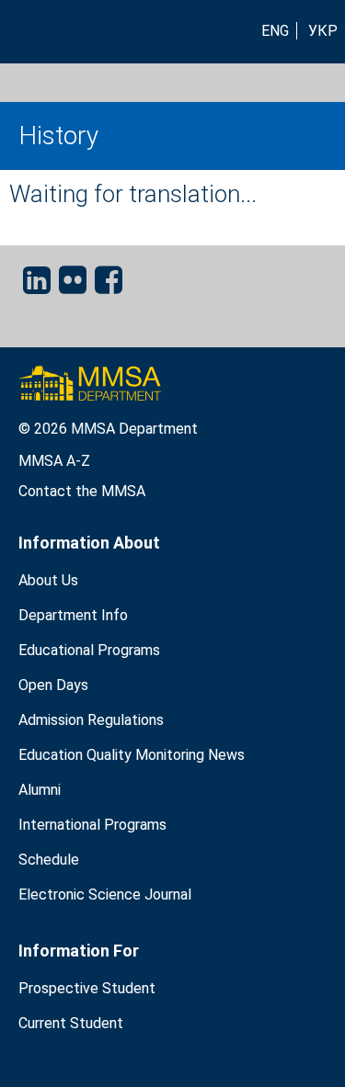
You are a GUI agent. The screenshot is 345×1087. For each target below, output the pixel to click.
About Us (48, 580)
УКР (323, 31)
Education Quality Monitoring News (131, 755)
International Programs (92, 824)
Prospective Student (86, 988)
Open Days (53, 685)
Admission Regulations (91, 720)
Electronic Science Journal (104, 894)
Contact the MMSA (81, 491)
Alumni (39, 789)
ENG (275, 31)
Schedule (48, 859)
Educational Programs (89, 650)
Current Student (70, 1023)
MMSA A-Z (54, 461)
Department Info (73, 615)
